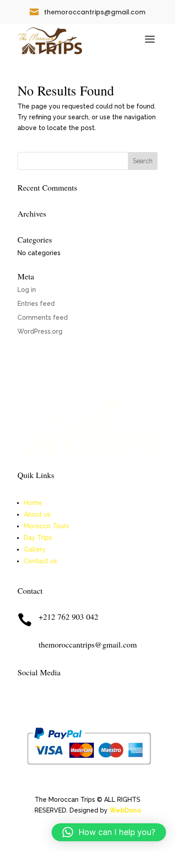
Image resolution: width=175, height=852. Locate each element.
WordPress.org (40, 331)
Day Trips (38, 537)
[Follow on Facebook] (25, 701)
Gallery (35, 549)
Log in (27, 289)
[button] (109, 832)
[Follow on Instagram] (42, 701)
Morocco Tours (46, 526)
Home (33, 502)
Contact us (40, 561)
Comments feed (43, 317)
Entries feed (36, 303)
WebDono (125, 810)
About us (37, 514)
